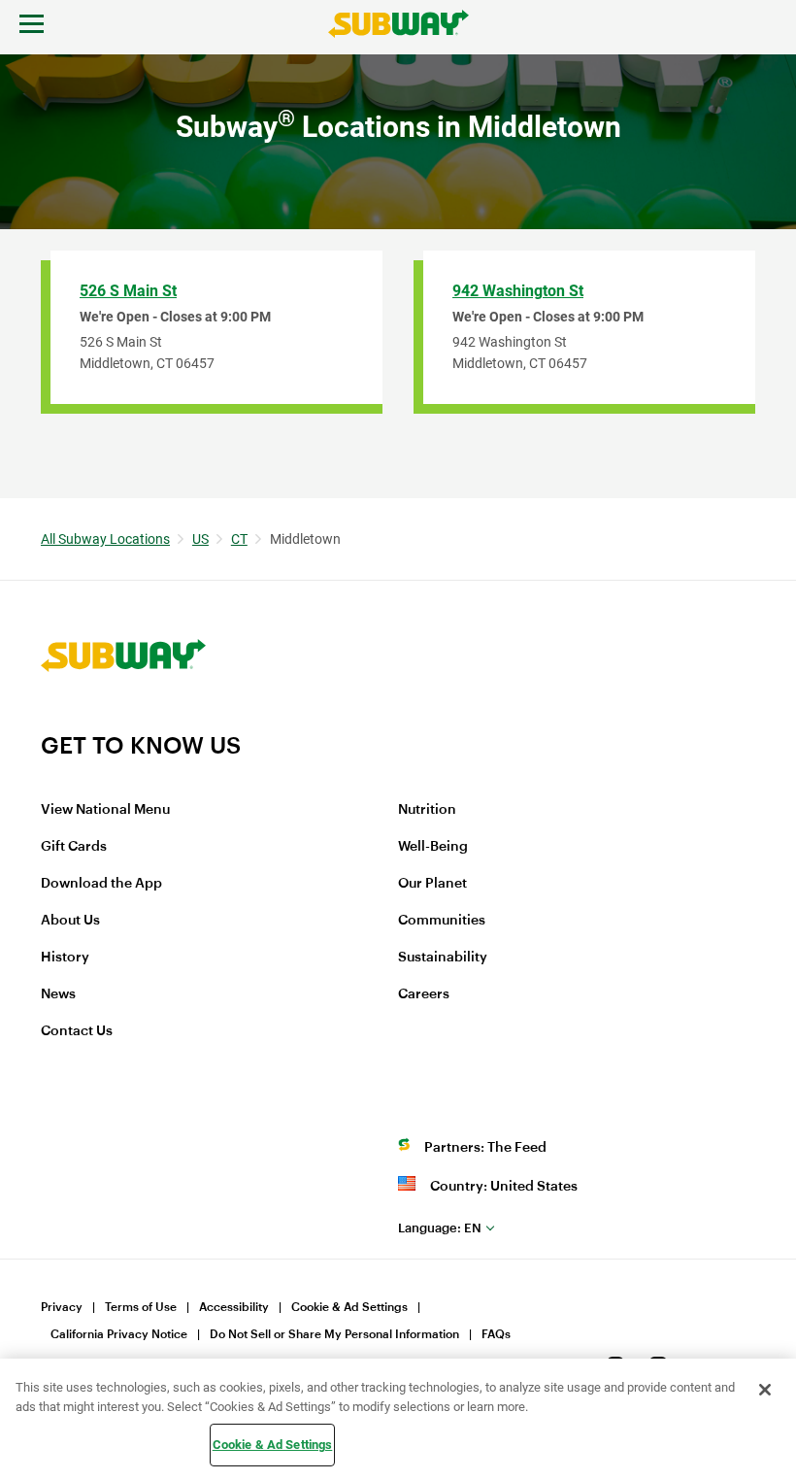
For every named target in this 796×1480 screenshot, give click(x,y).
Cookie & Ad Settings (349, 1307)
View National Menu (105, 810)
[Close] (765, 1389)
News (58, 994)
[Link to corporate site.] (123, 718)
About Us (70, 920)
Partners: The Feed (485, 1148)
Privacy (62, 1307)
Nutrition (427, 810)
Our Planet (432, 884)
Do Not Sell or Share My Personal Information (334, 1334)
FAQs (496, 1334)
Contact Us (77, 1031)
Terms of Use (141, 1307)
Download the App (101, 884)
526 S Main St (128, 291)
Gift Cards (74, 847)
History (65, 957)
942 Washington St (517, 291)
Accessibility (234, 1307)
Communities (441, 920)
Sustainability (442, 957)
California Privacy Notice (118, 1334)
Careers (423, 994)
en (439, 1228)
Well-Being (433, 847)
